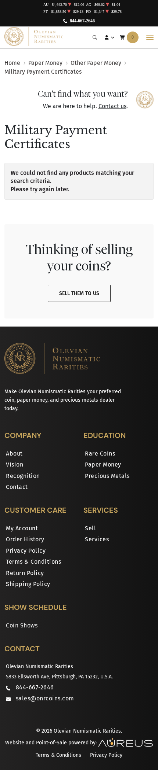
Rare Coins (100, 453)
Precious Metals (107, 475)
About (14, 453)
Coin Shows (21, 625)
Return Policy (25, 573)
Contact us (112, 106)
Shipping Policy (28, 584)
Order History (25, 539)
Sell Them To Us (79, 293)
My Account (22, 528)
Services (97, 539)
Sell (90, 528)
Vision (14, 464)
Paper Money (103, 464)
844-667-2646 (82, 20)
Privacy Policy (26, 550)
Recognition (23, 475)
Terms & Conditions (33, 561)
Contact (17, 486)
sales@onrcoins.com (45, 698)
